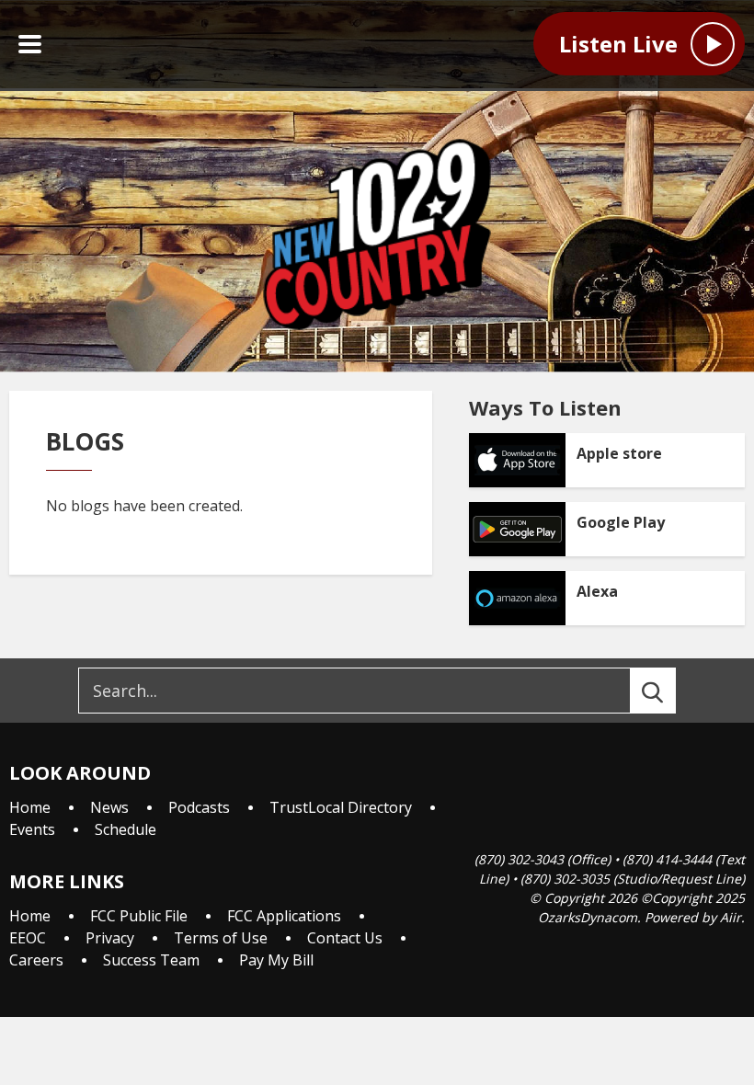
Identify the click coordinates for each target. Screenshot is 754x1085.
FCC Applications (284, 916)
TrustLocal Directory (340, 807)
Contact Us (345, 938)
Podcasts (199, 807)
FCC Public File (139, 916)
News (109, 807)
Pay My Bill (276, 960)
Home (30, 807)
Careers (36, 960)
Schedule (125, 829)
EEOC (27, 938)
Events (32, 829)
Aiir (730, 917)
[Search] (669, 690)
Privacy (110, 938)
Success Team (151, 960)
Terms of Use (221, 938)
